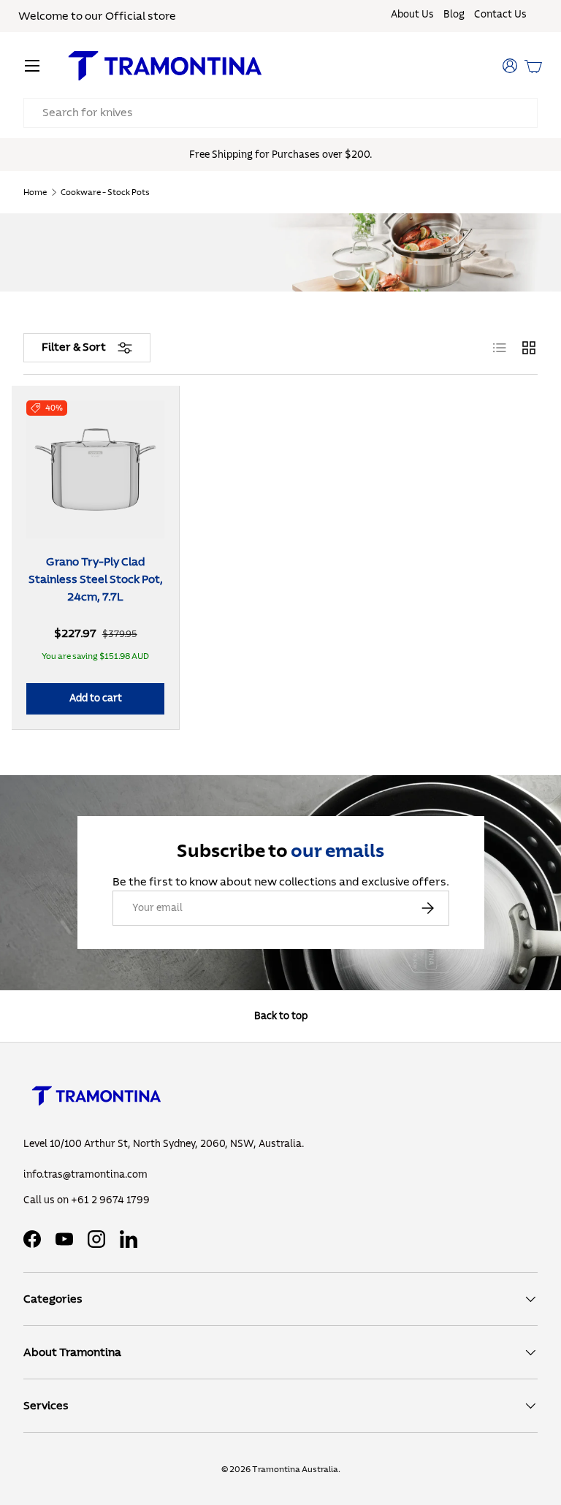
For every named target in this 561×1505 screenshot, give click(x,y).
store (162, 16)
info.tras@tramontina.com (85, 1175)
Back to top (281, 1015)
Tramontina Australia (295, 1469)
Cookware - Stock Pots (105, 192)
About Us (412, 14)
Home (35, 192)
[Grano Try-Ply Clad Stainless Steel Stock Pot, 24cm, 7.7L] (95, 469)
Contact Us (500, 14)
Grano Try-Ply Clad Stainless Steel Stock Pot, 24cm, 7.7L (95, 579)
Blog (454, 14)
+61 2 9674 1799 (110, 1200)
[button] (533, 65)
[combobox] (280, 113)
